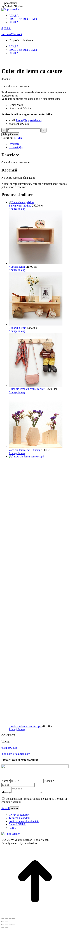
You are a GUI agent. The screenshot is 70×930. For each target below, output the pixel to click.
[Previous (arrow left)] (2, 927)
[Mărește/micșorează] (2, 918)
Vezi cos (6, 34)
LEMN (18, 137)
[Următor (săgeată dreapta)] (6, 921)
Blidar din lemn (18, 327)
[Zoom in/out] (13, 924)
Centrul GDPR (17, 824)
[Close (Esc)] (2, 924)
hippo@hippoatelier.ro (28, 120)
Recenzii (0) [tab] (15, 147)
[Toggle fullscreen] (10, 924)
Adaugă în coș (10, 134)
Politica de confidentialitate (24, 821)
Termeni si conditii (19, 817)
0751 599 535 (9, 747)
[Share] (6, 924)
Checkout (16, 34)
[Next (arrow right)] (6, 927)
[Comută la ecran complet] (6, 918)
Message (6, 792)
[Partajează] (10, 918)
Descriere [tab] (14, 143)
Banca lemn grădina (20, 205)
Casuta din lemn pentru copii (25, 726)
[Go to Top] (35, 913)
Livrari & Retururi (19, 814)
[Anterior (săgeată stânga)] (2, 921)
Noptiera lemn (17, 266)
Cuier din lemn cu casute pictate (27, 388)
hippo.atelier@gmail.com (15, 753)
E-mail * (49, 780)
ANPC (13, 827)
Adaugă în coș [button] (17, 208)
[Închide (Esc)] (13, 918)
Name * (5, 780)
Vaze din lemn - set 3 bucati (25, 450)
